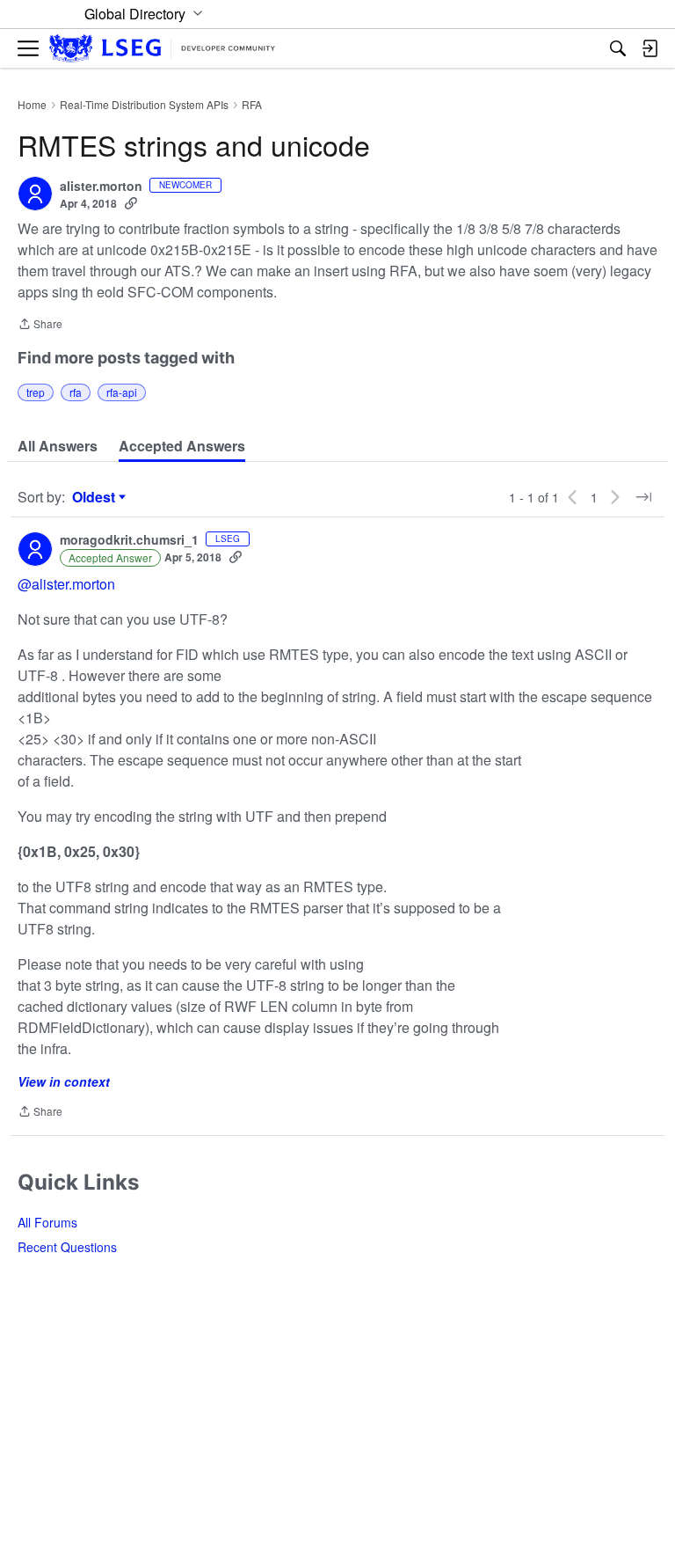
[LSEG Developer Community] (162, 48)
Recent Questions (67, 1247)
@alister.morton (66, 584)
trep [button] (35, 392)
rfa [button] (75, 392)
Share (40, 325)
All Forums (47, 1222)
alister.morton (101, 186)
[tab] (57, 446)
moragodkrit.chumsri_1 (129, 540)
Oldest (96, 497)
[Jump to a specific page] (643, 497)
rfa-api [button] (121, 392)
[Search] (618, 48)
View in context (64, 1081)
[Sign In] (649, 48)
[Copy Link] (131, 203)
